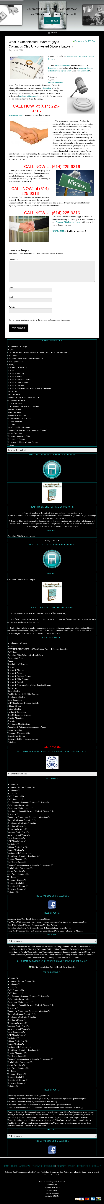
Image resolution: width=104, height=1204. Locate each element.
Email (11, 297)
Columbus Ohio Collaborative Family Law (25, 358)
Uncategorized (13, 883)
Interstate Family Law (16, 832)
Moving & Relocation (16, 415)
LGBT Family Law (15, 841)
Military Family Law (16, 847)
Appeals (10, 349)
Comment (13, 259)
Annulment (12, 790)
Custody (10, 364)
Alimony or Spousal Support (19, 787)
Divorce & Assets (14, 376)
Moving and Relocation (17, 853)
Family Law (12, 391)
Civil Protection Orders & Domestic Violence (26, 802)
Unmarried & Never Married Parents (22, 442)
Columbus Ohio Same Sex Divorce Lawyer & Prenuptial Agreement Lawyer (39, 927)
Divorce (10, 370)
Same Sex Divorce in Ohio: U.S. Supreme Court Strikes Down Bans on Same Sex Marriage (45, 930)
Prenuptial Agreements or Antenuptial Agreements (28, 865)
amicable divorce (85, 68)
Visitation (11, 445)
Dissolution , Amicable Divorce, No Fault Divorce (28, 811)
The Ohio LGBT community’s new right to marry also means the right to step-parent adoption (47, 921)
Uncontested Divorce (16, 439)
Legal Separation (14, 403)
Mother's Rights (14, 412)
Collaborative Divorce (16, 805)
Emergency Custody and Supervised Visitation (27, 817)
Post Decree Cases (15, 862)
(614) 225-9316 (52, 20)
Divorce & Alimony (15, 373)
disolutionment (83, 70)
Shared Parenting (14, 433)
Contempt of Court (15, 361)
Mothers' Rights (14, 850)
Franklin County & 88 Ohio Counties (23, 397)
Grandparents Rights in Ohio (19, 823)
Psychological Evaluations (18, 868)
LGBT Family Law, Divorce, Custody (23, 406)
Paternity (11, 424)
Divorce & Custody (15, 385)
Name (11, 287)
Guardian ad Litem (15, 826)
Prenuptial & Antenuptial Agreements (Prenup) (27, 430)
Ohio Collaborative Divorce (19, 418)
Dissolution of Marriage (17, 367)
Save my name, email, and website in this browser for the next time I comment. (39, 319)
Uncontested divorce (16, 115)
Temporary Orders (15, 880)
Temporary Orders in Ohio (18, 436)
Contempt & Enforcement (18, 808)
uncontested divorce (62, 65)
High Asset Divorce (15, 829)
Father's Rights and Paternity (19, 820)
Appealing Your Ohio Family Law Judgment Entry (28, 918)
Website (12, 307)
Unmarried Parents (15, 889)
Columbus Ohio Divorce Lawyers (68, 222)
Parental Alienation (15, 421)
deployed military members (29, 96)
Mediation (11, 844)
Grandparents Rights (16, 400)
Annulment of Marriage (17, 346)
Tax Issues (11, 877)
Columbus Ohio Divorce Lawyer (21, 536)
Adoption (11, 784)
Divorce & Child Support (18, 382)
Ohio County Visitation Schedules (21, 856)
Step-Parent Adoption (16, 874)
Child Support (13, 355)
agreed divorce (66, 70)
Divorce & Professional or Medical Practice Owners (29, 388)
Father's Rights (13, 394)
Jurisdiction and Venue (17, 835)
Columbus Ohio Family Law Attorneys (52, 9)
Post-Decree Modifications (18, 427)
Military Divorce (14, 409)
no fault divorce (54, 70)
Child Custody (13, 796)
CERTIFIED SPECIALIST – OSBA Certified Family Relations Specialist (37, 352)
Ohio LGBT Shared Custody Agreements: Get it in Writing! (32, 924)
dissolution (52, 68)
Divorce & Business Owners (19, 379)
